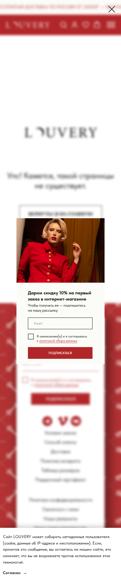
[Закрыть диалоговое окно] (111, 9)
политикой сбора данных (58, 341)
